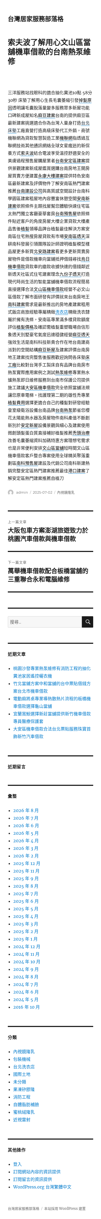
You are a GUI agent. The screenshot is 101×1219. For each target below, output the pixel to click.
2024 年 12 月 (26, 946)
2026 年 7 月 (26, 818)
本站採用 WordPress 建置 (65, 1208)
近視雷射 (21, 1119)
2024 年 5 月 (26, 999)
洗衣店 (61, 312)
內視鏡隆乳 (66, 492)
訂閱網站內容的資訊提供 (37, 1171)
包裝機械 (21, 1059)
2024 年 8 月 (26, 976)
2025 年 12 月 (26, 863)
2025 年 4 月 (26, 916)
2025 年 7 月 (25, 893)
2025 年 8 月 (26, 886)
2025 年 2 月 (26, 931)
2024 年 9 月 (26, 969)
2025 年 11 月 (26, 871)
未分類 (19, 1082)
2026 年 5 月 (26, 833)
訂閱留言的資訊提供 (32, 1179)
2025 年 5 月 (26, 908)
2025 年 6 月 (26, 901)
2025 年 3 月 (25, 924)
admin (22, 492)
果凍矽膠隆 (24, 1089)
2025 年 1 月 (25, 939)
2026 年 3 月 (26, 848)
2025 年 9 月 (26, 878)
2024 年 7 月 (25, 984)
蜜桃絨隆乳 (24, 1112)
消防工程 (21, 1097)
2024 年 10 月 (26, 961)
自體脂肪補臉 (26, 1104)
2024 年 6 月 (26, 992)
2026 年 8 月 (26, 810)
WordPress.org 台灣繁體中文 (42, 1187)
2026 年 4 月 (26, 840)
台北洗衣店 (24, 1066)
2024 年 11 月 (26, 954)
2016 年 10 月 (26, 1007)
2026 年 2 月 (26, 855)
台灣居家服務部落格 (36, 19)
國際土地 (21, 1074)
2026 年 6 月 (26, 825)
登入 (17, 1164)
